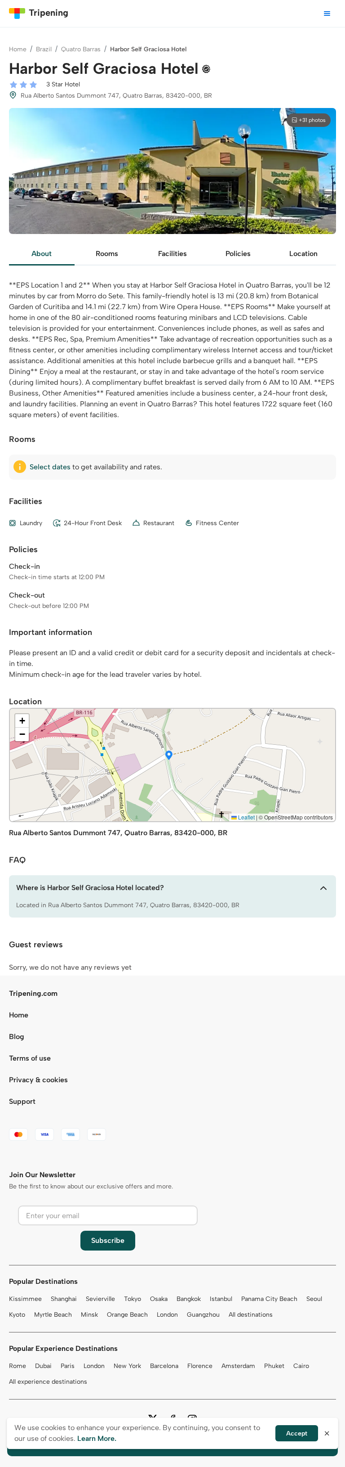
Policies (238, 253)
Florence (199, 1366)
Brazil (44, 49)
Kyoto (17, 1314)
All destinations (251, 1314)
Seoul (314, 1299)
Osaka (159, 1299)
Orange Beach (127, 1314)
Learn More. (96, 1438)
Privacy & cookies (38, 1080)
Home (18, 49)
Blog (16, 1036)
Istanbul (221, 1299)
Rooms (107, 253)
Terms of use (30, 1058)
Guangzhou (203, 1314)
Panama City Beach (269, 1299)
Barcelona (164, 1366)
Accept (296, 1433)
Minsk (89, 1314)
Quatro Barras (81, 49)
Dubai (43, 1366)
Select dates (50, 467)
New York (127, 1366)
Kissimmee (25, 1299)
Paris (68, 1366)
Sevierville (100, 1299)
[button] (168, 756)
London (167, 1314)
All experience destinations (48, 1382)
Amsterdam (238, 1366)
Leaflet (246, 817)
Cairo (301, 1366)
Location (303, 253)
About (41, 253)
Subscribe (107, 1240)
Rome (17, 1366)
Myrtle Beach (53, 1314)
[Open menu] (327, 13)
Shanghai (64, 1299)
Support (22, 1101)
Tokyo (132, 1299)
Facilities (172, 253)
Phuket (274, 1366)
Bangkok (189, 1299)
